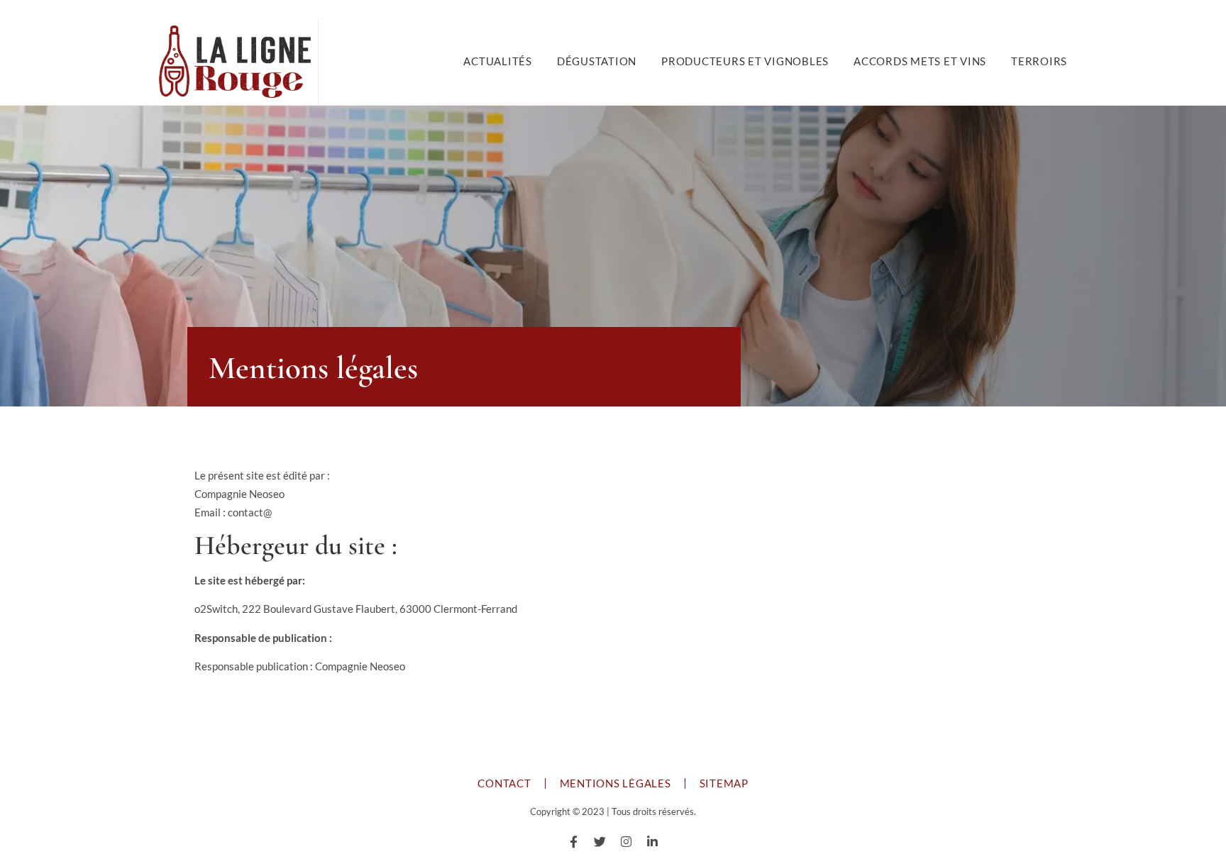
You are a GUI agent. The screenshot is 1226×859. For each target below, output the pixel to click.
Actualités (497, 61)
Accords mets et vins (920, 61)
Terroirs (1039, 61)
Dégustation (596, 61)
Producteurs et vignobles (745, 61)
